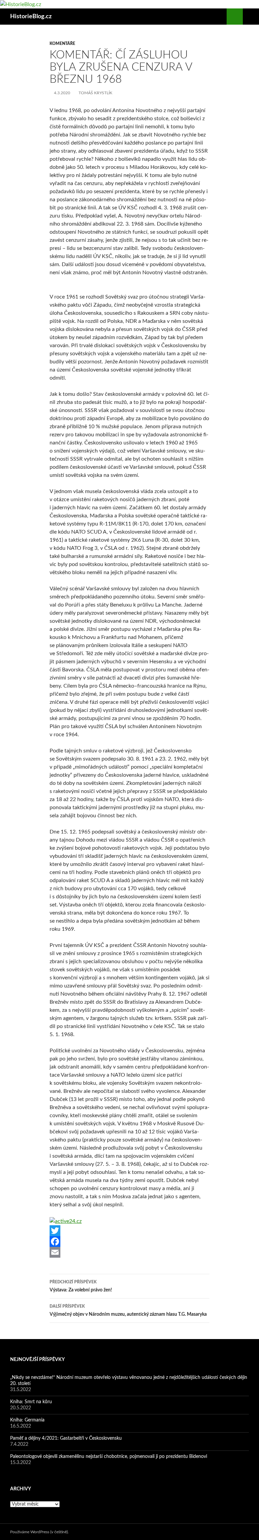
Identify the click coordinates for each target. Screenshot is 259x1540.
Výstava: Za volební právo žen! (81, 1286)
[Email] (129, 1252)
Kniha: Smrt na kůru (31, 1402)
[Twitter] (129, 1230)
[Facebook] (129, 1241)
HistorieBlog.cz (31, 17)
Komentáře (62, 44)
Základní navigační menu (251, 16)
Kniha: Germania (27, 1420)
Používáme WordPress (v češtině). (39, 1532)
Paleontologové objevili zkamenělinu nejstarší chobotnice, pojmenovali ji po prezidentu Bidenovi (108, 1456)
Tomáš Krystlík (95, 93)
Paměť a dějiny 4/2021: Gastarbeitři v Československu (66, 1438)
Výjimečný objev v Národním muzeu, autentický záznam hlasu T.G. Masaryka (128, 1310)
